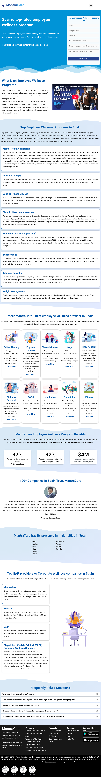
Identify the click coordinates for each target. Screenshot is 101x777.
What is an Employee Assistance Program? (18, 694)
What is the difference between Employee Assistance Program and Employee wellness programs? (38, 700)
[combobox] (70, 40)
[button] (91, 5)
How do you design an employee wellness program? (21, 705)
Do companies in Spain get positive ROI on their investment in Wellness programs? (33, 717)
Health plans (53, 733)
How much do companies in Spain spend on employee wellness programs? (30, 711)
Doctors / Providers (55, 730)
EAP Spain (52, 736)
